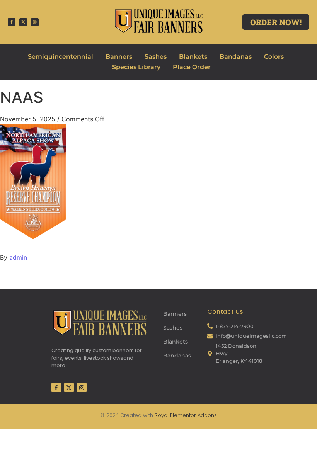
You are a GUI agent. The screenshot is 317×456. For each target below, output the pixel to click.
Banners (119, 56)
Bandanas (236, 56)
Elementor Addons (193, 415)
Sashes (156, 56)
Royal (162, 415)
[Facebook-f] (11, 22)
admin (18, 257)
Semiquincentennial (60, 56)
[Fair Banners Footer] (99, 323)
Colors (274, 56)
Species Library (136, 67)
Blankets (193, 56)
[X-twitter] (23, 22)
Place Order (192, 67)
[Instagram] (35, 22)
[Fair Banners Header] (158, 21)
